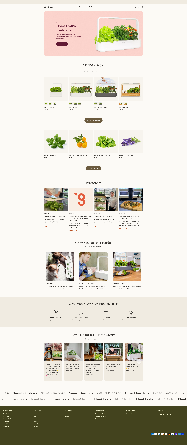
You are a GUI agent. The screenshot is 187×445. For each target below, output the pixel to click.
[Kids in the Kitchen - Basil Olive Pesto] (56, 207)
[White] (46, 103)
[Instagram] (157, 414)
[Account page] (139, 7)
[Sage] (50, 103)
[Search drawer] (135, 7)
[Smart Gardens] (93, 393)
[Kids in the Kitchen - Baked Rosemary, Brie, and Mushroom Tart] (131, 208)
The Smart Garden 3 (49, 107)
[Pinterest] (164, 414)
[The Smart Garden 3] (56, 89)
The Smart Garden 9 (74, 107)
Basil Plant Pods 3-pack (50, 155)
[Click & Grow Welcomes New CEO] (106, 207)
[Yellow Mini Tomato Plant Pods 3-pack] (81, 141)
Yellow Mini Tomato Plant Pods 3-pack (78, 155)
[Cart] (142, 7)
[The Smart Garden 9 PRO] (106, 89)
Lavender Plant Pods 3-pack (126, 155)
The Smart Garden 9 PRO (100, 107)
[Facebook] (161, 414)
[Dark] (125, 103)
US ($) (131, 7)
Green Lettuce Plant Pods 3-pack (102, 155)
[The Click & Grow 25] (131, 89)
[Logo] (49, 7)
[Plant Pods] (93, 399)
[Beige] (79, 103)
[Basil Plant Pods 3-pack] (56, 141)
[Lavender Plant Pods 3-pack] (131, 141)
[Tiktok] (167, 414)
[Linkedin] (170, 414)
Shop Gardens (62, 43)
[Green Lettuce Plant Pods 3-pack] (106, 141)
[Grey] (54, 103)
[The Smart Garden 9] (81, 89)
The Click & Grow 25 (124, 107)
